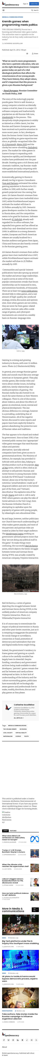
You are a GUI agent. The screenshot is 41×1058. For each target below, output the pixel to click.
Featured (13, 831)
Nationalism (7, 736)
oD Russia (23, 729)
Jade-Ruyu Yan (9, 946)
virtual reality (21, 733)
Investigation (7, 1011)
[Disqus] (20, 769)
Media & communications (12, 17)
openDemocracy (10, 855)
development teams (15, 534)
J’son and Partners (10, 183)
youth (26, 736)
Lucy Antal (8, 869)
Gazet (6, 1055)
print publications (29, 291)
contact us (27, 806)
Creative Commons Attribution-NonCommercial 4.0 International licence (19, 801)
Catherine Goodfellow (13, 43)
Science (18, 736)
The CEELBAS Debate (10, 729)
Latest (5, 831)
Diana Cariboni (9, 1022)
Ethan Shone (8, 885)
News (4, 938)
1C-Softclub (17, 219)
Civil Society (7, 733)
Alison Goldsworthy (11, 898)
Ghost (32, 1053)
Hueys (11, 495)
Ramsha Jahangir (10, 842)
